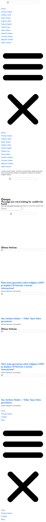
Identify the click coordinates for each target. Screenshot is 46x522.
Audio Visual (5, 18)
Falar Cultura (5, 30)
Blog (2, 420)
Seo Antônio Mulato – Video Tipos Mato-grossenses (21, 320)
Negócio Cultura (7, 40)
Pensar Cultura (6, 12)
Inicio (3, 411)
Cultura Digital (6, 24)
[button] (23, 87)
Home (3, 9)
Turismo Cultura (7, 36)
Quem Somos (6, 43)
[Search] (22, 208)
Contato (4, 417)
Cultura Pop (5, 27)
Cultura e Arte (6, 15)
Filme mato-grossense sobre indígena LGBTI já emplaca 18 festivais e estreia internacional (22, 285)
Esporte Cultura (7, 33)
